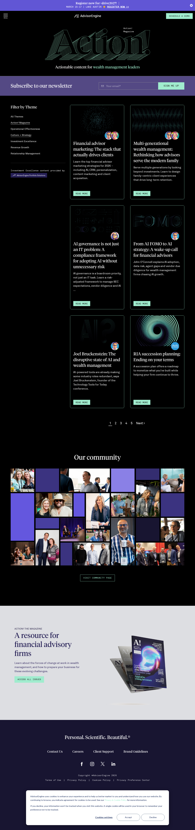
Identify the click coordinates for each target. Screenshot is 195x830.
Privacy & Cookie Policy (116, 800)
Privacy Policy (76, 780)
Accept (128, 817)
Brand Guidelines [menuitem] (136, 751)
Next (140, 423)
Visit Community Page (97, 578)
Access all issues (29, 680)
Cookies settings (104, 817)
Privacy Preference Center (133, 780)
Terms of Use (53, 780)
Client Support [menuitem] (103, 751)
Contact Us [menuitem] (55, 751)
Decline (153, 817)
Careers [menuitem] (77, 751)
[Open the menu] (5, 16)
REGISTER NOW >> (118, 7)
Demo (179, 16)
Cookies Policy (101, 780)
